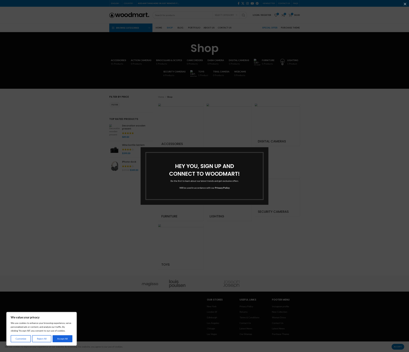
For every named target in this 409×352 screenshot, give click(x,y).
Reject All (41, 338)
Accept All (62, 338)
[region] (41, 329)
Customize (20, 338)
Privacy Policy (222, 187)
